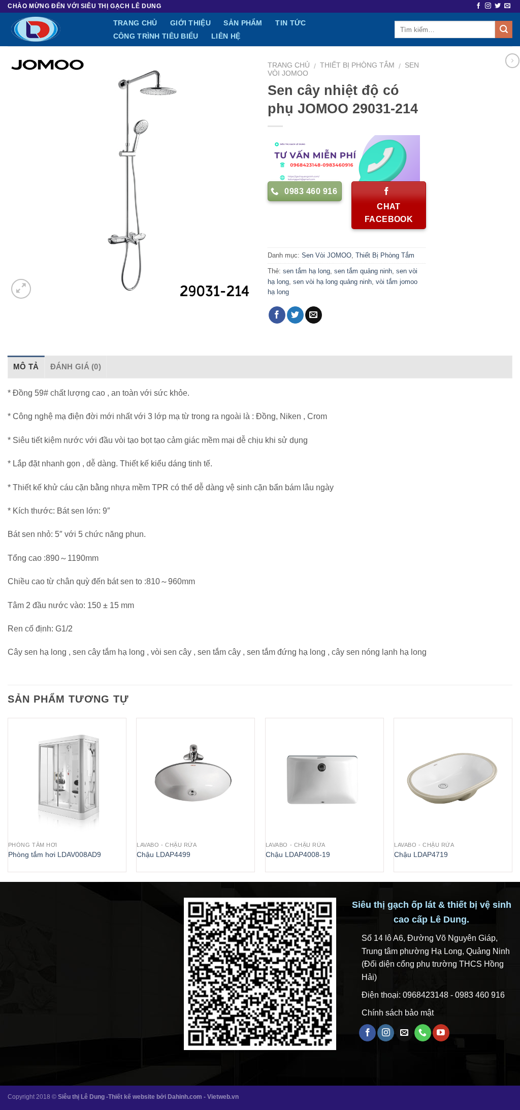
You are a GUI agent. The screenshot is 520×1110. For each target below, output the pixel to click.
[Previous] (8, 799)
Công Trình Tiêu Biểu (156, 36)
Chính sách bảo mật (398, 1012)
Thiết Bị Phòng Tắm (357, 65)
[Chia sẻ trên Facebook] (277, 315)
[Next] (511, 799)
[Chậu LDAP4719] (453, 777)
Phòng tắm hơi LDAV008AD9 (54, 854)
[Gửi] (503, 29)
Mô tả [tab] (26, 366)
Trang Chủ (135, 23)
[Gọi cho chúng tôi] (422, 1032)
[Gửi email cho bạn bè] (313, 315)
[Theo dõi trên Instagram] (488, 6)
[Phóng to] (21, 289)
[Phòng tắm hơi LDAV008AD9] (67, 777)
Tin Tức (290, 23)
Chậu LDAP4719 (421, 854)
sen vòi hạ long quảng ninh (332, 282)
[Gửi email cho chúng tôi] (507, 6)
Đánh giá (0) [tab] (76, 366)
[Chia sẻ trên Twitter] (295, 315)
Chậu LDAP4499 (163, 854)
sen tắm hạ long (306, 271)
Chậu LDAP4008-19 (298, 854)
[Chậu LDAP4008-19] (324, 777)
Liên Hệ (225, 36)
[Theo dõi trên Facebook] (478, 6)
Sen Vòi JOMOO (326, 255)
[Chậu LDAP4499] (195, 777)
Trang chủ (289, 65)
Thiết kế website (131, 1096)
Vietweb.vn (223, 1096)
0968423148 (425, 995)
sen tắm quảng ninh (363, 271)
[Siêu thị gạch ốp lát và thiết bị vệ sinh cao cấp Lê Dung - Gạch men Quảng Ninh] (49, 29)
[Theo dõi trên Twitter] (498, 6)
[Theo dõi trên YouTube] (441, 1032)
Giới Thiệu (190, 23)
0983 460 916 (480, 995)
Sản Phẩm (242, 23)
